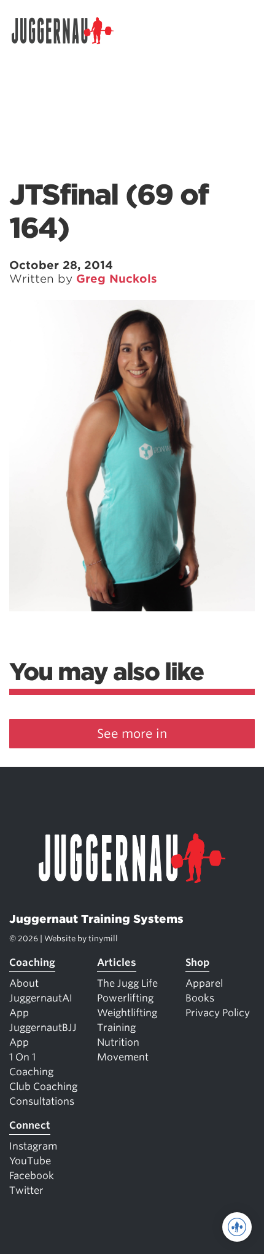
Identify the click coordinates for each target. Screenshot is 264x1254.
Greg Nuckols (116, 278)
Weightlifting (127, 1013)
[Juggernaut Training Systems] (68, 30)
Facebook (31, 1176)
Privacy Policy (217, 1013)
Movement (123, 1057)
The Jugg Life (127, 983)
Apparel (204, 983)
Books (199, 998)
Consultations (41, 1101)
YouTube (30, 1161)
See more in (132, 733)
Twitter (26, 1190)
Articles (116, 962)
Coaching (32, 962)
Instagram (33, 1146)
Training (116, 1027)
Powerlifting (125, 998)
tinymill (103, 938)
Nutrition (118, 1042)
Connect (29, 1125)
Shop (197, 962)
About (24, 983)
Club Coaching (43, 1086)
